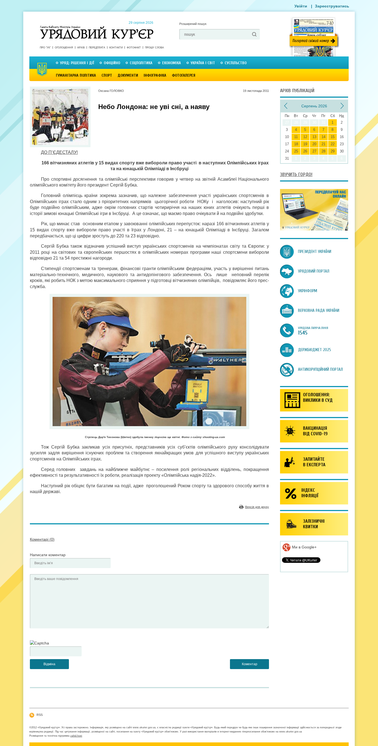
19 (305, 144)
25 (296, 151)
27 (314, 151)
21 (323, 144)
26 (305, 151)
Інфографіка (155, 75)
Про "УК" (45, 47)
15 (333, 137)
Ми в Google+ (304, 547)
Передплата (97, 47)
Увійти (300, 6)
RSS (40, 714)
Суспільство (236, 63)
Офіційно (112, 63)
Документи (128, 75)
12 (305, 137)
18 (296, 144)
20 (314, 144)
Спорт (107, 75)
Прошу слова (154, 47)
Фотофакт (134, 47)
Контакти (116, 47)
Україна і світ (203, 63)
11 (296, 137)
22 (333, 144)
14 (323, 137)
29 (333, 151)
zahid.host (76, 735)
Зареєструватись (332, 6)
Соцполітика (141, 63)
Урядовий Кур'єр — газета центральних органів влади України (96, 27)
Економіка (171, 63)
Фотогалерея (183, 75)
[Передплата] (314, 229)
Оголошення (64, 47)
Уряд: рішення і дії (77, 63)
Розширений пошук (192, 23)
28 (323, 151)
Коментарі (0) (42, 539)
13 (314, 137)
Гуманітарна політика (76, 75)
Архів (81, 47)
